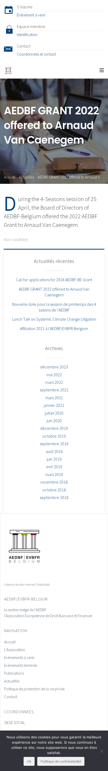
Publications (14, 673)
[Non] (101, 751)
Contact (10, 696)
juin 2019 (54, 459)
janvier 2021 (54, 405)
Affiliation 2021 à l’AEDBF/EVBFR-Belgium (54, 328)
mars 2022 (54, 382)
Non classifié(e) (16, 239)
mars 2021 (54, 397)
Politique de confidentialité (61, 761)
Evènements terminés (20, 665)
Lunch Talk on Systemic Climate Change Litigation (54, 319)
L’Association (14, 649)
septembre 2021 (54, 389)
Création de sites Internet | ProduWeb (27, 584)
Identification (27, 34)
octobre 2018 (54, 489)
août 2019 (54, 451)
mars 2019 (54, 474)
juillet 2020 (54, 413)
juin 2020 (54, 420)
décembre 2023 (54, 366)
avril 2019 (54, 466)
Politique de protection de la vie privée (34, 688)
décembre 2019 (54, 428)
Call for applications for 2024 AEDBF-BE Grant (54, 279)
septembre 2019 (54, 443)
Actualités (26, 177)
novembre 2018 (54, 482)
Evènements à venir (19, 657)
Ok (29, 761)
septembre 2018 (54, 497)
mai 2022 (54, 374)
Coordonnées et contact (36, 54)
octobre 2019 (54, 436)
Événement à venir (31, 15)
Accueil (9, 177)
